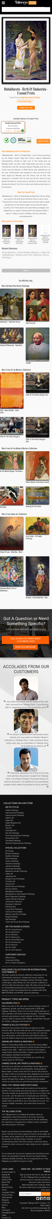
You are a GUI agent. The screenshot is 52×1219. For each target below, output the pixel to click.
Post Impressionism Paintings (17, 835)
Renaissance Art (12, 838)
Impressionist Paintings (14, 815)
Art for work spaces (13, 950)
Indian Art (45, 252)
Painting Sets (10, 907)
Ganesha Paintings (12, 864)
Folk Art (8, 828)
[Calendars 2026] (19, 1003)
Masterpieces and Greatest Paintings (20, 894)
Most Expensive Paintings (15, 896)
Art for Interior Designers (15, 963)
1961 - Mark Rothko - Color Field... (9, 411)
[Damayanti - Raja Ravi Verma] (11, 304)
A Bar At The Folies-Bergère (10, 436)
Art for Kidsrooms (12, 937)
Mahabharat (8, 255)
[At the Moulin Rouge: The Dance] (11, 460)
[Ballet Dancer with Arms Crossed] (37, 465)
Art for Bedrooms (12, 932)
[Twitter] (37, 1199)
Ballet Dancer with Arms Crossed (37, 482)
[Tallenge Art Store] (26, 3)
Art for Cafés (10, 947)
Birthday (3, 507)
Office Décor (10, 958)
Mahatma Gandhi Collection (16, 871)
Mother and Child (24, 255)
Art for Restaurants (13, 942)
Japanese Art (10, 876)
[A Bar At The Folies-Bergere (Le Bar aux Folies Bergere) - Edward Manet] (37, 382)
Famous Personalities (14, 912)
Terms (4, 1190)
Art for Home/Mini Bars (14, 940)
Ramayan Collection (13, 904)
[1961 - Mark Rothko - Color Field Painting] (11, 390)
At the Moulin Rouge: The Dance (11, 471)
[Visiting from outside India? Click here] (16, 972)
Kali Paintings (10, 919)
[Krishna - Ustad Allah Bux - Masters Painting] (37, 575)
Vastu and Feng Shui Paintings (17, 922)
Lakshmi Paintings (12, 866)
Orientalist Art (10, 830)
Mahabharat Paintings (14, 891)
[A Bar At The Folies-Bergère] (11, 425)
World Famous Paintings (15, 886)
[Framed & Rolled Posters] (29, 1025)
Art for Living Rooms (13, 929)
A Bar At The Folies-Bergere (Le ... (37, 396)
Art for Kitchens (11, 935)
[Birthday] (11, 495)
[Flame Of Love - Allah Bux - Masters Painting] (11, 533)
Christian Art (10, 881)
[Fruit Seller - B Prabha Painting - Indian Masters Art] (37, 525)
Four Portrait (30, 323)
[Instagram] (45, 1199)
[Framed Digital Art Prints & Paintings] (41, 1063)
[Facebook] (41, 1199)
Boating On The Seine (33, 506)
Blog (3, 1207)
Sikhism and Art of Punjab (15, 914)
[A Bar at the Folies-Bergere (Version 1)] (37, 427)
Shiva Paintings (11, 858)
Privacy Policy (7, 1195)
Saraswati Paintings (13, 869)
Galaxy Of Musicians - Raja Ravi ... (11, 345)
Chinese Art (10, 884)
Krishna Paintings (12, 853)
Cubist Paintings (11, 810)
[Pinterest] (48, 1199)
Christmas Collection (13, 902)
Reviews (5, 1185)
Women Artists (11, 889)
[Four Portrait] (37, 305)
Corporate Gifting (12, 960)
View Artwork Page (24, 101)
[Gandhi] (37, 344)
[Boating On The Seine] (37, 495)
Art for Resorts (11, 945)
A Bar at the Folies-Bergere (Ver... (35, 440)
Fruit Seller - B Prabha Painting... (34, 537)
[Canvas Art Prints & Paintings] (33, 1042)
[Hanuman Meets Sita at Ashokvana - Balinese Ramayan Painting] (11, 571)
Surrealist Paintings (13, 841)
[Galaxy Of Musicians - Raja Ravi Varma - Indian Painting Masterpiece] (11, 335)
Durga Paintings (11, 917)
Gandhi (28, 363)
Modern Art (9, 825)
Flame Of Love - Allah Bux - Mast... (11, 552)
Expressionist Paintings (14, 813)
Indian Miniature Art (13, 823)
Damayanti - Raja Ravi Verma (10, 322)
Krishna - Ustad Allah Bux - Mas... (37, 597)
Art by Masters (9, 252)
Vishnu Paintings (12, 861)
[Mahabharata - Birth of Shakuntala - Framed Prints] (26, 50)
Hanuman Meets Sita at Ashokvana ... (8, 589)
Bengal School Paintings (15, 879)
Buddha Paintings (12, 856)
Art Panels (9, 851)
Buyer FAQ (6, 1182)
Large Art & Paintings (13, 909)
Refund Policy (7, 1187)
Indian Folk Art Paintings (15, 899)
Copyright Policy (8, 1192)
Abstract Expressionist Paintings (18, 843)
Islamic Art (9, 818)
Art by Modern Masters (28, 252)
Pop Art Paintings (12, 833)
